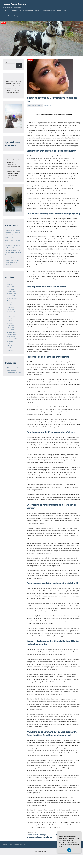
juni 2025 (9, 305)
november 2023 (11, 334)
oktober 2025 (11, 296)
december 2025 (11, 291)
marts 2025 (10, 307)
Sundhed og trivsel (48, 10)
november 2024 (11, 314)
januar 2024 (10, 330)
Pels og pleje (61, 10)
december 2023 (11, 332)
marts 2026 (10, 284)
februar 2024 (11, 327)
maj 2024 (9, 320)
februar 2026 (10, 287)
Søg (6, 62)
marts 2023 (10, 350)
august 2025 (10, 300)
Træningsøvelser (16, 10)
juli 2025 (9, 302)
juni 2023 (9, 345)
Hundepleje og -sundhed (35, 105)
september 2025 (12, 298)
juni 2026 (9, 282)
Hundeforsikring (28, 10)
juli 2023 (9, 343)
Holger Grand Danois (14, 4)
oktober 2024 (11, 316)
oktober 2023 (11, 336)
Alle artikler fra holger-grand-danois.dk (15, 16)
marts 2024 (10, 325)
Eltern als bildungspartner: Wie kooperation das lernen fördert (13, 253)
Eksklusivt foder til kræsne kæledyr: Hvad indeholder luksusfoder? (12, 233)
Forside (6, 10)
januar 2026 (10, 289)
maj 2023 (9, 348)
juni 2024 (9, 318)
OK (69, 850)
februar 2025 (10, 309)
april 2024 (10, 323)
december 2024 (11, 311)
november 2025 (11, 293)
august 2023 (10, 341)
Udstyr (37, 10)
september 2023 (12, 339)
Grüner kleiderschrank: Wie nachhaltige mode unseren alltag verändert (13, 245)
